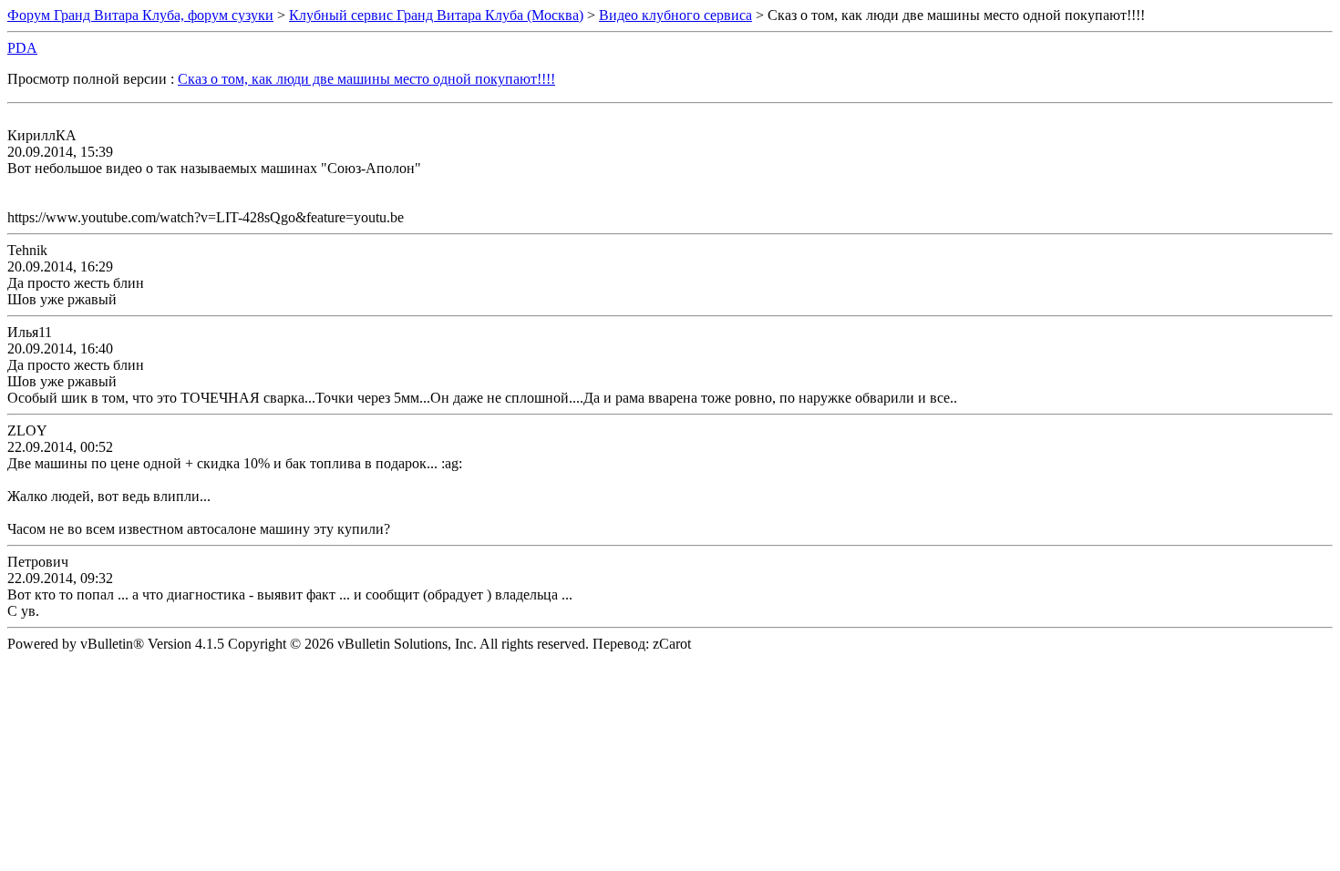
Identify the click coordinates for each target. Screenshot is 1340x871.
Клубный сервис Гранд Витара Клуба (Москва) (436, 15)
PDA (22, 48)
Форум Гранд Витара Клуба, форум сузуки (140, 15)
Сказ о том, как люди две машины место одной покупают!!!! (366, 79)
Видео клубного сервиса (675, 15)
